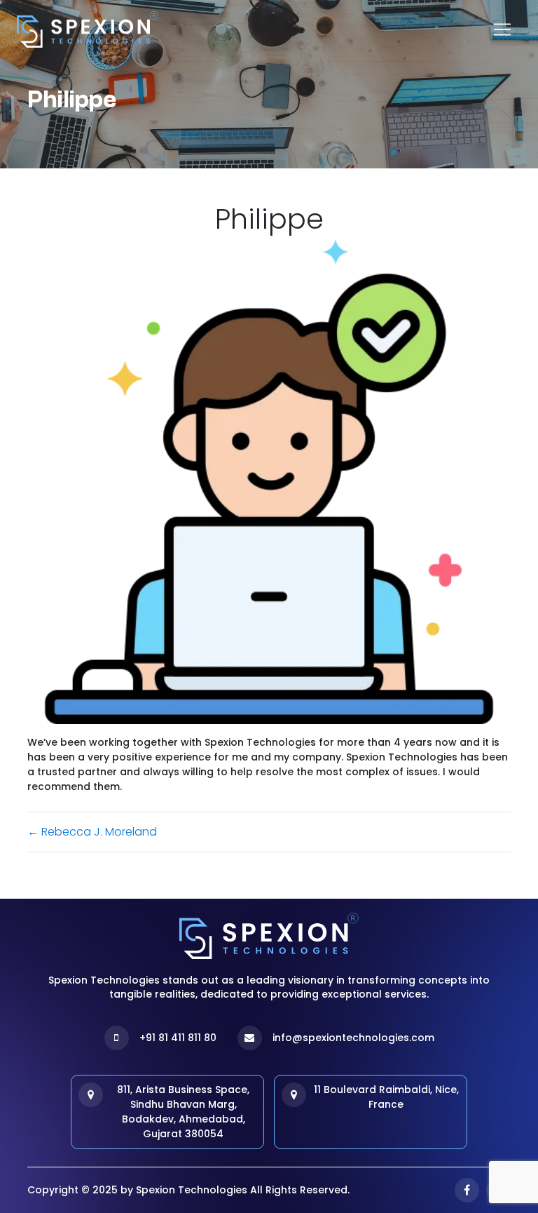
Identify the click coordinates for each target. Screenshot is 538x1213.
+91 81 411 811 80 (177, 1038)
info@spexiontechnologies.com (353, 1038)
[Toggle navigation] (502, 29)
